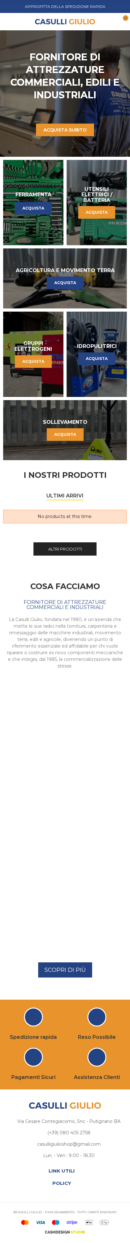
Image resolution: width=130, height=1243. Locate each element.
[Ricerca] (18, 21)
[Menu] (9, 21)
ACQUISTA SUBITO (65, 130)
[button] (65, 970)
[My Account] (112, 21)
